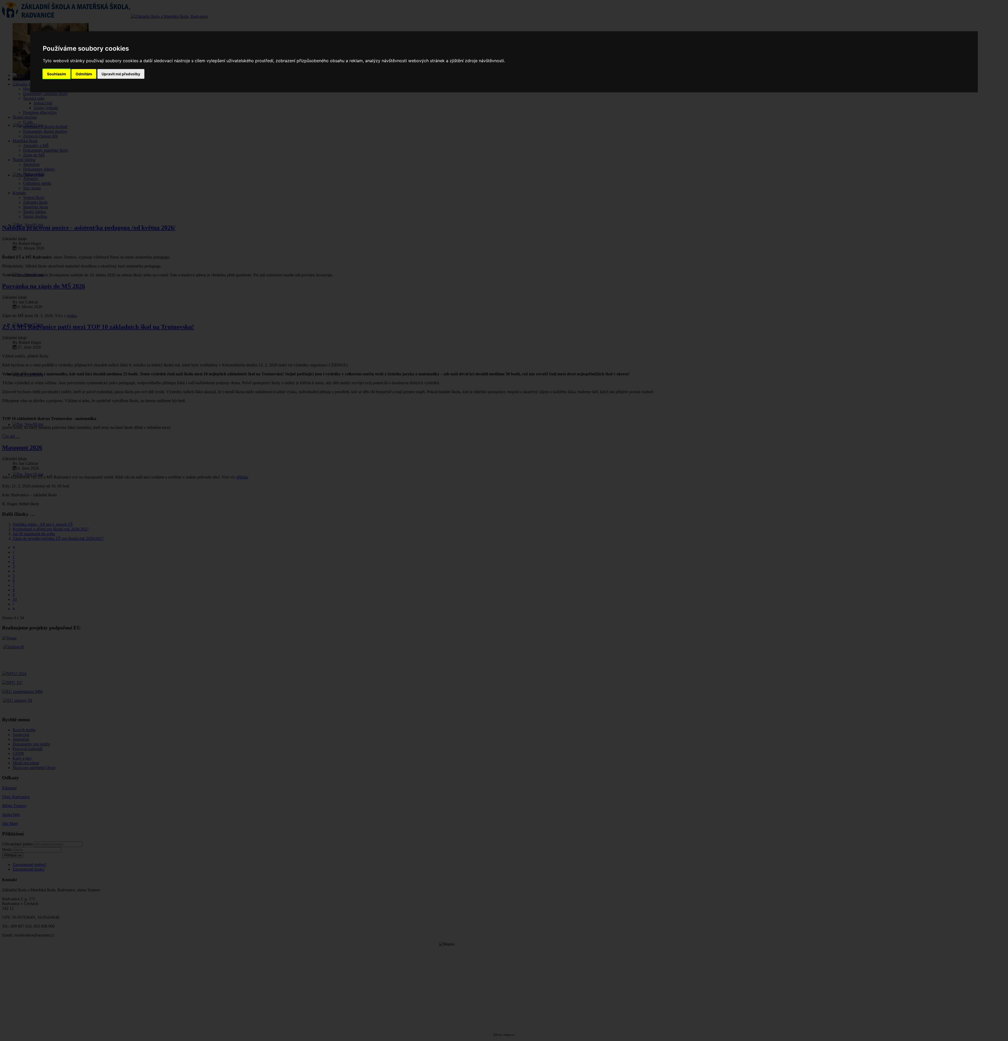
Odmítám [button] (84, 74)
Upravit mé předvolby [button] (121, 74)
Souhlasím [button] (56, 74)
